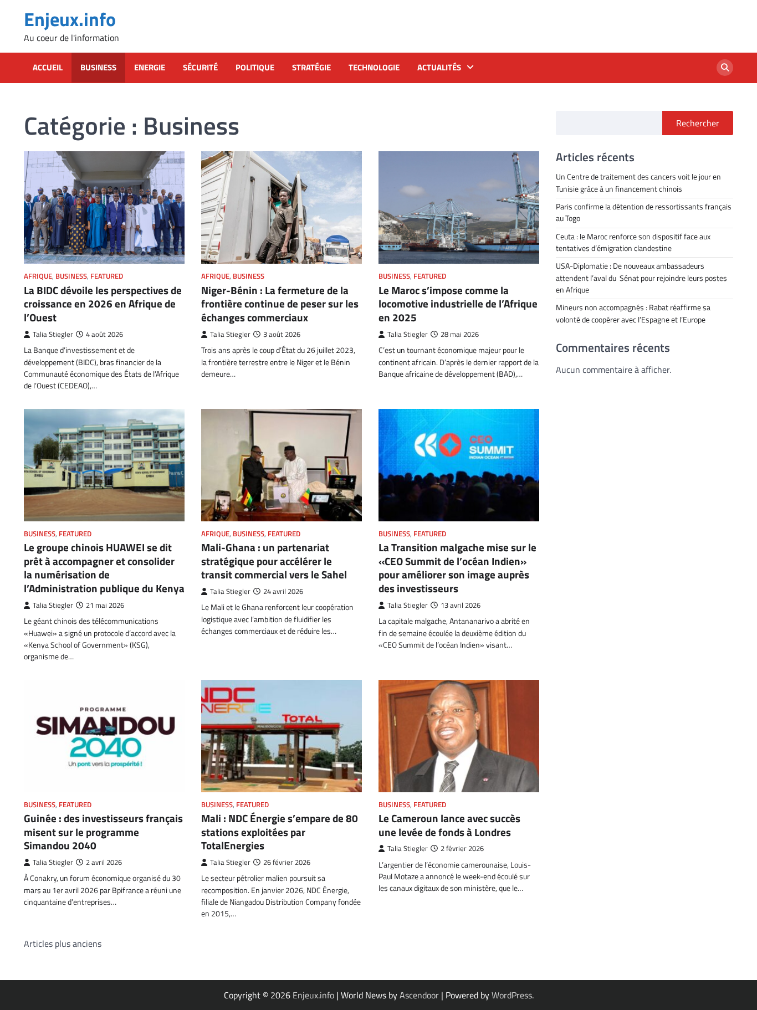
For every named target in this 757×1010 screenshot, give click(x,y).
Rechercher (697, 123)
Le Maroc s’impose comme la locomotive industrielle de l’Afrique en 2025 (458, 304)
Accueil (48, 67)
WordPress (512, 995)
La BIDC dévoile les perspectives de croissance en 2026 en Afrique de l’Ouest (103, 304)
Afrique (38, 276)
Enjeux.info (70, 19)
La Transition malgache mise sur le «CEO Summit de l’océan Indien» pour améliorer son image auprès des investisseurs (457, 567)
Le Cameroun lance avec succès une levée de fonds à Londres (449, 825)
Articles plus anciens (62, 943)
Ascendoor (419, 995)
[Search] (725, 67)
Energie (149, 67)
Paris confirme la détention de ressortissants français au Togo (644, 212)
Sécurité (200, 67)
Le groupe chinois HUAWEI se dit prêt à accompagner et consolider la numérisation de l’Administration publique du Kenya (104, 567)
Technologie (374, 67)
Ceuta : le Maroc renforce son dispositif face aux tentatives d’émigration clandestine (633, 242)
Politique (255, 67)
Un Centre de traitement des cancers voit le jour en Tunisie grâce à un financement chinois (638, 182)
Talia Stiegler (53, 334)
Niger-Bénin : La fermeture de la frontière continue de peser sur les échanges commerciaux (280, 304)
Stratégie (311, 67)
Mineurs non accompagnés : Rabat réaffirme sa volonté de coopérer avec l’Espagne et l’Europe (633, 313)
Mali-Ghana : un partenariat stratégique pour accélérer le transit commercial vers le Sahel (274, 561)
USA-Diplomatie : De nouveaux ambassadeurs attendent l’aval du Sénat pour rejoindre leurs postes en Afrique (641, 278)
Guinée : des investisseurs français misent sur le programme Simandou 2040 (103, 832)
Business (98, 67)
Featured (106, 276)
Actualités (439, 67)
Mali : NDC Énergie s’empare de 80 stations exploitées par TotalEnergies (279, 832)
